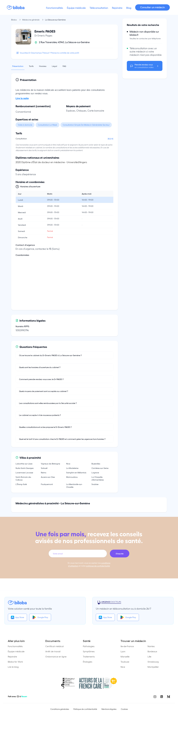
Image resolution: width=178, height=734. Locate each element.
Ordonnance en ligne (55, 656)
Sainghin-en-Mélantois (76, 472)
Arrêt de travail (52, 651)
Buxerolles (96, 463)
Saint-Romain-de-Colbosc (23, 478)
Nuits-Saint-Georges (25, 468)
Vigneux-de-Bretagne (50, 463)
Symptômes (89, 651)
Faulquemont (47, 484)
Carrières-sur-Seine (100, 468)
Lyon (123, 651)
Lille (149, 656)
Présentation (17, 66)
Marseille (125, 656)
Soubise (95, 484)
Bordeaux (152, 651)
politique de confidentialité (98, 566)
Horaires (42, 66)
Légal (54, 66)
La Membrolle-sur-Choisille (74, 485)
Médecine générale (30, 19)
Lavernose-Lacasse (24, 472)
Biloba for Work (15, 661)
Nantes (151, 646)
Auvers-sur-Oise (48, 477)
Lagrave (95, 472)
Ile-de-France (127, 646)
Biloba (14, 19)
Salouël (44, 468)
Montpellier (153, 666)
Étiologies (87, 661)
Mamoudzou (72, 477)
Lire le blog (13, 666)
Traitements (89, 656)
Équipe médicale (16, 651)
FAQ (64, 66)
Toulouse (125, 661)
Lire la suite (22, 98)
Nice (68, 463)
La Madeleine (72, 468)
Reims (43, 472)
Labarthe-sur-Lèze (24, 463)
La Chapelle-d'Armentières (98, 478)
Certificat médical (54, 646)
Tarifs (31, 66)
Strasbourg (153, 661)
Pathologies (88, 646)
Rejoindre (12, 656)
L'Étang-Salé (21, 484)
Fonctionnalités (15, 646)
